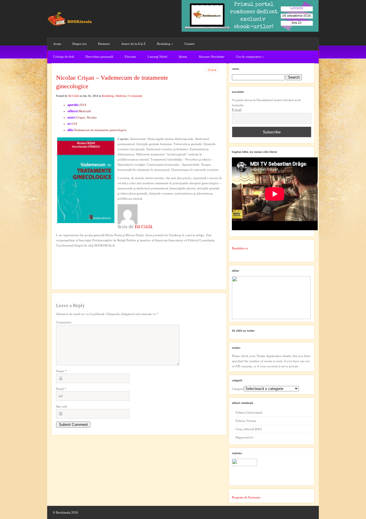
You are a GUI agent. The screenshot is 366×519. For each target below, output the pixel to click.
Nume (61, 371)
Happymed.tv (245, 437)
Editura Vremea (246, 420)
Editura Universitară (249, 412)
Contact (189, 43)
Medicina (121, 95)
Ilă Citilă (73, 95)
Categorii (238, 388)
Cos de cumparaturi (250, 56)
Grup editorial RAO (249, 429)
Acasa (57, 43)
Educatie (130, 56)
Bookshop (165, 43)
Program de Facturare (246, 497)
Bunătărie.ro (240, 248)
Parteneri (104, 43)
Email (61, 388)
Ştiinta (183, 56)
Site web (61, 406)
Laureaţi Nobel (157, 56)
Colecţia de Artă (63, 56)
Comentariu (63, 322)
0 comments (135, 95)
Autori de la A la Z (133, 43)
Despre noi (79, 43)
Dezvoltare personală (99, 56)
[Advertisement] (86, 259)
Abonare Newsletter (211, 56)
